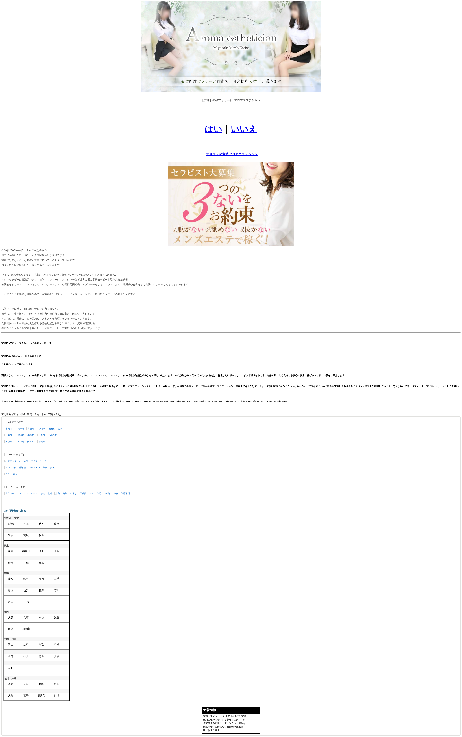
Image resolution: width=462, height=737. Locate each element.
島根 (56, 644)
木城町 (21, 441)
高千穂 (21, 428)
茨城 (26, 563)
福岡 (10, 684)
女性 (91, 493)
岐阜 (26, 578)
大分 (10, 695)
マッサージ (34, 467)
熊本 (56, 684)
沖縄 (56, 695)
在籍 (116, 493)
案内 (57, 493)
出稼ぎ (73, 493)
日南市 (8, 435)
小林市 (30, 435)
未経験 (107, 493)
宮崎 (26, 695)
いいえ (244, 129)
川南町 (8, 441)
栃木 (10, 563)
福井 (29, 601)
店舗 (26, 461)
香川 (26, 656)
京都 (41, 617)
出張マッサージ (13, 461)
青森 (26, 523)
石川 (56, 590)
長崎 (41, 684)
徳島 (41, 656)
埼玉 (41, 551)
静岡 (41, 578)
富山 (10, 601)
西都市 (52, 428)
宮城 (26, 535)
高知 (10, 668)
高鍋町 (30, 428)
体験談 (22, 467)
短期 (65, 493)
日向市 (41, 435)
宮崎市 (9, 428)
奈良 (10, 628)
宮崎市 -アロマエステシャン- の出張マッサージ (26, 343)
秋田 (41, 523)
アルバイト (22, 493)
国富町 (30, 441)
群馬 (41, 563)
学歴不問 (125, 493)
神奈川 (26, 551)
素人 (15, 474)
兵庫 (26, 617)
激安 (45, 467)
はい (213, 129)
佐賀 (26, 684)
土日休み (9, 493)
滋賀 (56, 617)
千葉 (56, 551)
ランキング (10, 467)
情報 (50, 493)
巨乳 (7, 474)
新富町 (42, 428)
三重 (56, 578)
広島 (26, 644)
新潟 (10, 590)
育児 (99, 493)
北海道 (10, 523)
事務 (43, 493)
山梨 (26, 590)
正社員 (83, 493)
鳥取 (41, 644)
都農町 (41, 441)
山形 (56, 523)
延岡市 (61, 428)
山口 (10, 656)
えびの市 (52, 435)
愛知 (10, 578)
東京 (10, 551)
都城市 (21, 435)
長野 (41, 590)
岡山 (10, 644)
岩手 (10, 535)
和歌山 (26, 628)
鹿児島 (41, 695)
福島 (41, 535)
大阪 (10, 617)
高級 (52, 467)
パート (34, 493)
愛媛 (56, 656)
